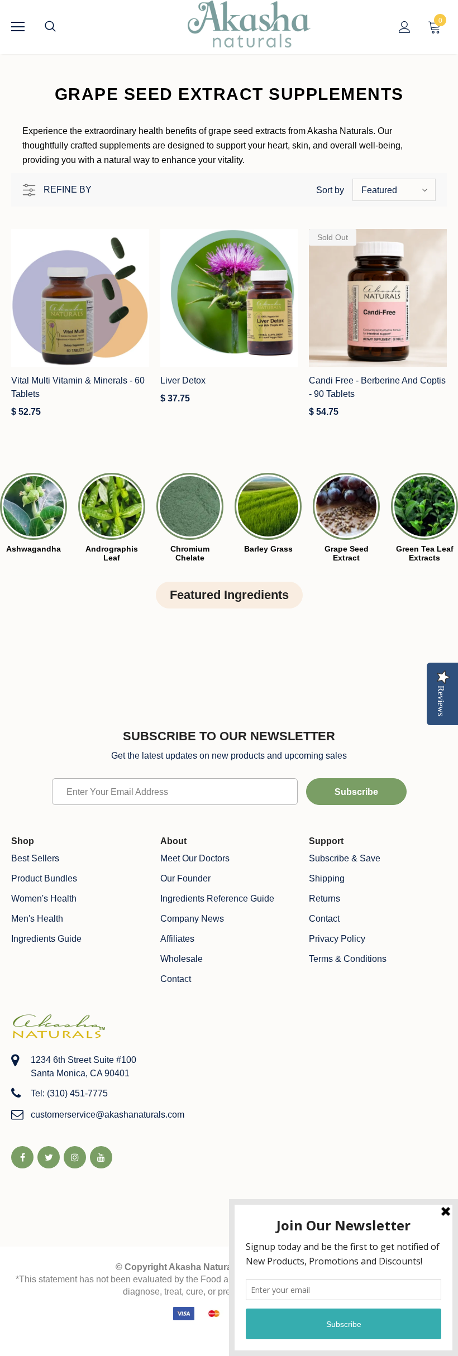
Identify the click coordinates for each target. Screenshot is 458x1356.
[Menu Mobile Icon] (18, 26)
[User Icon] (405, 27)
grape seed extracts (247, 131)
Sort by (330, 190)
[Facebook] (22, 1157)
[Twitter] (48, 1157)
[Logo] (249, 26)
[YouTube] (101, 1157)
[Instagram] (75, 1157)
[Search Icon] (61, 26)
